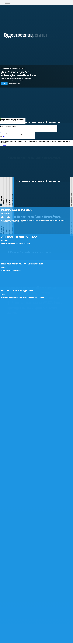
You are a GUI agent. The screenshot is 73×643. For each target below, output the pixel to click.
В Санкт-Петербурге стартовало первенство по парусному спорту (14, 134)
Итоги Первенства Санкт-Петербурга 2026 (9, 126)
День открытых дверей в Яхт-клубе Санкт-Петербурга (12, 119)
